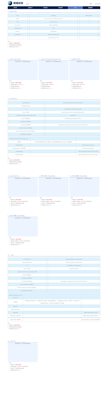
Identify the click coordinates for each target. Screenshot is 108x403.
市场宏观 (45, 7)
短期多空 (30, 7)
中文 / (96, 4)
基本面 (15, 7)
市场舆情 (60, 7)
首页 (27, 4)
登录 (90, 4)
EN (99, 4)
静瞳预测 (90, 7)
